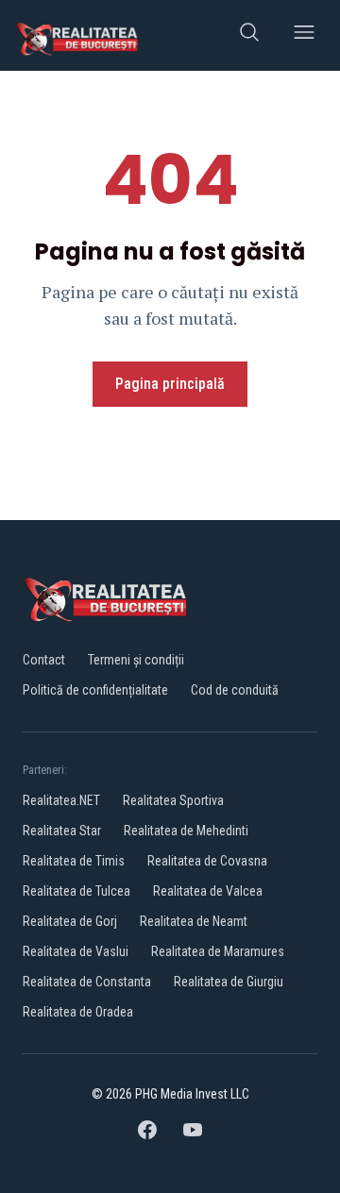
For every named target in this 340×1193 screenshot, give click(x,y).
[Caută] (249, 35)
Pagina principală (170, 384)
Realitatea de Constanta (87, 981)
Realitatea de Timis (74, 860)
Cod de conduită (235, 689)
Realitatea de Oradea (78, 1011)
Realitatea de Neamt (193, 921)
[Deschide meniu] (304, 35)
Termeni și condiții (136, 659)
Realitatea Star (62, 830)
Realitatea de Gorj (70, 921)
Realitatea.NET (61, 800)
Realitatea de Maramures (217, 951)
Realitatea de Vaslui (75, 951)
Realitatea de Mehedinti (186, 830)
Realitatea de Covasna (207, 860)
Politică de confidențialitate (95, 689)
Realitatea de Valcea (208, 891)
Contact (44, 659)
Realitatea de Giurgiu (228, 981)
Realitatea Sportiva (173, 800)
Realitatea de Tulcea (76, 891)
